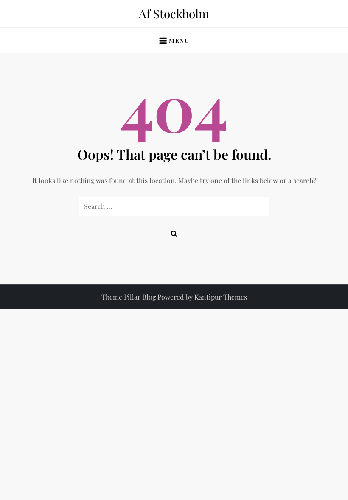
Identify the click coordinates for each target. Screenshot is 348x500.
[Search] (174, 233)
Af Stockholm (174, 13)
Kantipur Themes (220, 296)
